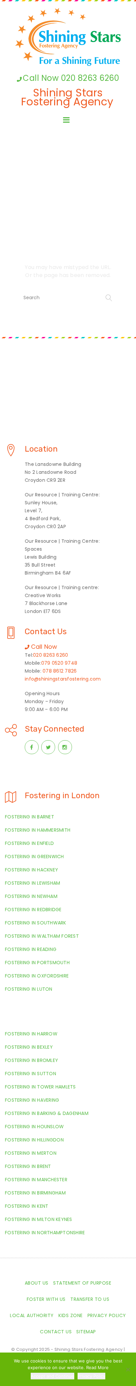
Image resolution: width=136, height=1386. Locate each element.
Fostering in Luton (28, 989)
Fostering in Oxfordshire (37, 975)
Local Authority (32, 1315)
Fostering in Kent (26, 1206)
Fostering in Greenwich (34, 856)
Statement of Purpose (82, 1283)
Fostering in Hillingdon (34, 1140)
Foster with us (46, 1299)
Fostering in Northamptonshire (45, 1232)
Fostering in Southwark (35, 922)
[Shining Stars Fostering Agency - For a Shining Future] (68, 37)
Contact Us (56, 1331)
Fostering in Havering (32, 1100)
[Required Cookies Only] (127, 1369)
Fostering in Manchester (36, 1179)
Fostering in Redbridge (33, 909)
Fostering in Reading (30, 949)
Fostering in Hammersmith (37, 830)
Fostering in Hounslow (34, 1126)
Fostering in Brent (28, 1166)
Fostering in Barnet (29, 816)
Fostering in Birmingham (35, 1193)
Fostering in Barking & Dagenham (46, 1113)
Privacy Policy (106, 1315)
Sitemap (86, 1331)
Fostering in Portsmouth (37, 962)
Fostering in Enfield (29, 843)
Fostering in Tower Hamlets (40, 1086)
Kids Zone (70, 1315)
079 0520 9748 (59, 663)
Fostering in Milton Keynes (38, 1219)
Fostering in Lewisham (32, 883)
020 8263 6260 (50, 655)
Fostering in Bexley (29, 1047)
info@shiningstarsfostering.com (63, 679)
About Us (37, 1283)
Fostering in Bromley (31, 1060)
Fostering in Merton (30, 1153)
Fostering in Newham (31, 896)
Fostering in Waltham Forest (42, 936)
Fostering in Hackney (31, 869)
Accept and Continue (52, 1376)
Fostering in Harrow (31, 1033)
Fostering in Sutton (30, 1073)
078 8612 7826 (60, 671)
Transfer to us (89, 1299)
